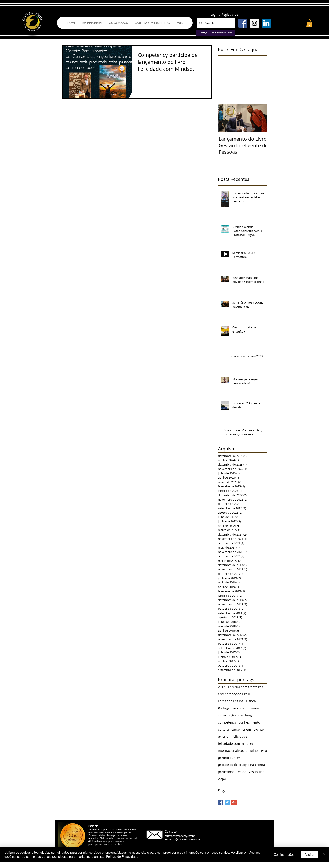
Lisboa (251, 701)
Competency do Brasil (234, 694)
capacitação (227, 715)
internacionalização (232, 750)
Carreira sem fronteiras (245, 687)
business (253, 708)
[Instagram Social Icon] (254, 23)
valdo (242, 772)
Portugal (224, 708)
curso (235, 729)
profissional (226, 772)
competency (227, 722)
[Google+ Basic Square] (234, 802)
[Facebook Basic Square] (220, 802)
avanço (238, 708)
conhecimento (249, 722)
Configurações (284, 854)
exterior (224, 736)
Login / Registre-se (224, 14)
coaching (245, 715)
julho (254, 750)
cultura (223, 729)
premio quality (229, 758)
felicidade (239, 736)
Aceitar (309, 854)
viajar (222, 779)
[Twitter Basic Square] (227, 802)
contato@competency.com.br (179, 836)
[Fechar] (323, 854)
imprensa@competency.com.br (182, 839)
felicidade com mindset (235, 743)
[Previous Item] (225, 118)
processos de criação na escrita (241, 765)
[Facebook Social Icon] (242, 23)
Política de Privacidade (122, 856)
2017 (221, 687)
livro (263, 750)
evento (259, 729)
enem (246, 729)
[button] (309, 23)
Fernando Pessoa (231, 701)
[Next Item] (260, 118)
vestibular (256, 772)
